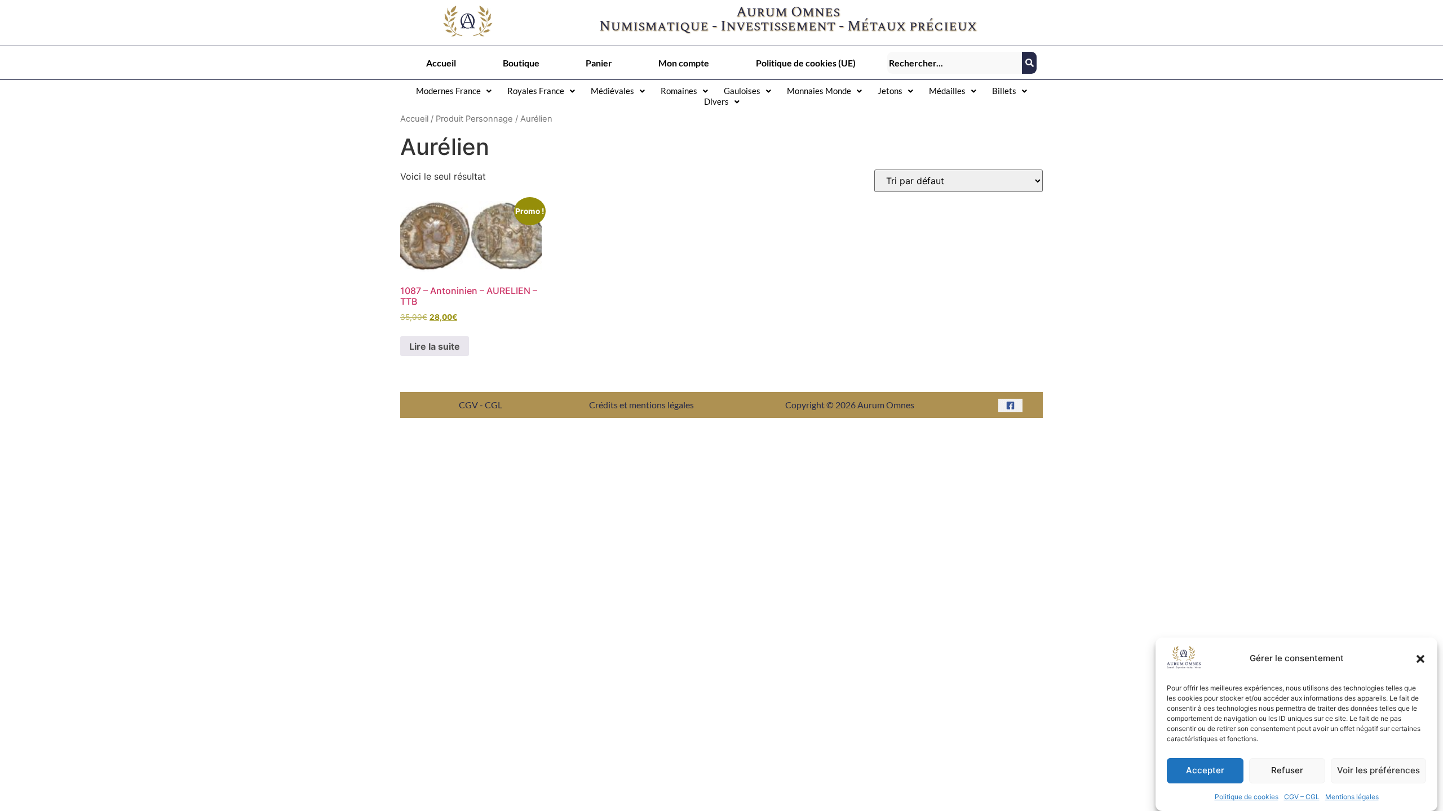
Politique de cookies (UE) (806, 62)
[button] (1420, 659)
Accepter (1205, 770)
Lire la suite (434, 346)
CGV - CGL (480, 404)
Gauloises (742, 91)
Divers (716, 101)
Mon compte (683, 62)
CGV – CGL (1302, 796)
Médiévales (612, 91)
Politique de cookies (1246, 796)
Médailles (947, 91)
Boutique (521, 62)
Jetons (890, 91)
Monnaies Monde (819, 91)
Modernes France (448, 91)
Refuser (1287, 770)
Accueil (441, 62)
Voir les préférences (1378, 770)
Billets (1004, 91)
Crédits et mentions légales (641, 404)
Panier (599, 62)
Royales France (535, 91)
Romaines (679, 91)
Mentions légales (1352, 796)
